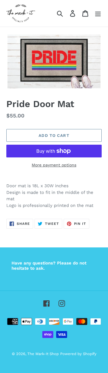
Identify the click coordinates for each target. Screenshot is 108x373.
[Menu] (98, 13)
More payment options (54, 165)
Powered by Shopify (78, 354)
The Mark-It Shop (43, 354)
